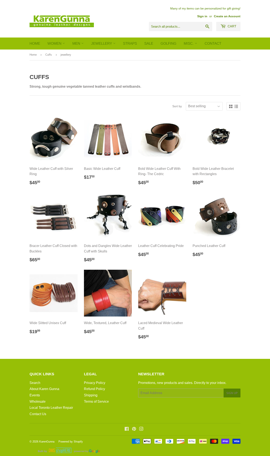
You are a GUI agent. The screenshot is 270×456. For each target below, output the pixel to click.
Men (76, 44)
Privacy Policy (94, 383)
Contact (213, 44)
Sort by (177, 106)
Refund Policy (94, 389)
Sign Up (232, 393)
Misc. (189, 44)
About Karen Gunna (44, 389)
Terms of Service (96, 401)
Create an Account (227, 16)
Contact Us (38, 414)
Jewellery (102, 44)
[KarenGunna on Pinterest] (134, 429)
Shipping (90, 395)
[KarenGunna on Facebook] (126, 429)
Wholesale (38, 401)
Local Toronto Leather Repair (51, 407)
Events (35, 395)
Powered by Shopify (70, 441)
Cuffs (48, 54)
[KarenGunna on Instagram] (141, 429)
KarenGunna (46, 441)
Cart (231, 26)
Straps (130, 44)
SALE (148, 44)
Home (35, 44)
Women (54, 44)
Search (35, 383)
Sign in (202, 16)
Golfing (168, 44)
